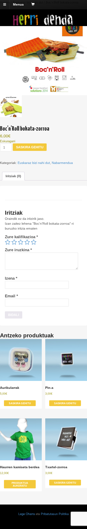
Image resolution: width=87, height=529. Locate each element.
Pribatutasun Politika (55, 514)
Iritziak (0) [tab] (13, 176)
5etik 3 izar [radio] (20, 242)
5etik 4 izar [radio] (27, 242)
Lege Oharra (26, 514)
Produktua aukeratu (20, 484)
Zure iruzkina (18, 250)
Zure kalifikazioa (21, 237)
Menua (18, 4)
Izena (11, 278)
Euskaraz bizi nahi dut (34, 163)
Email (11, 296)
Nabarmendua (62, 163)
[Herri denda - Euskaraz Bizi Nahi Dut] (43, 23)
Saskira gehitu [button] (20, 403)
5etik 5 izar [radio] (33, 242)
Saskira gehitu (29, 147)
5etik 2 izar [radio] (14, 242)
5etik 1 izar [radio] (7, 242)
